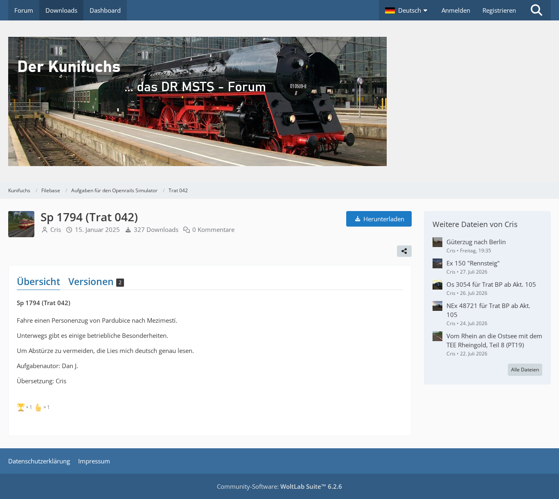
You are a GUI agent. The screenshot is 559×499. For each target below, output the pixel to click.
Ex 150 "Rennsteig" (473, 263)
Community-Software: (279, 486)
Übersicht (38, 281)
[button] (407, 10)
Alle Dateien (525, 369)
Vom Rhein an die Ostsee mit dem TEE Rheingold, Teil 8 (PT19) (494, 340)
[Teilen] (404, 251)
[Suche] (536, 10)
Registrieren (499, 10)
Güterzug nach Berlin (476, 242)
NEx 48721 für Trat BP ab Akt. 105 (488, 310)
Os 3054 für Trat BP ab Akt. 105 (491, 284)
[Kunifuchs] (279, 101)
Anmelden (456, 10)
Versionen (95, 281)
